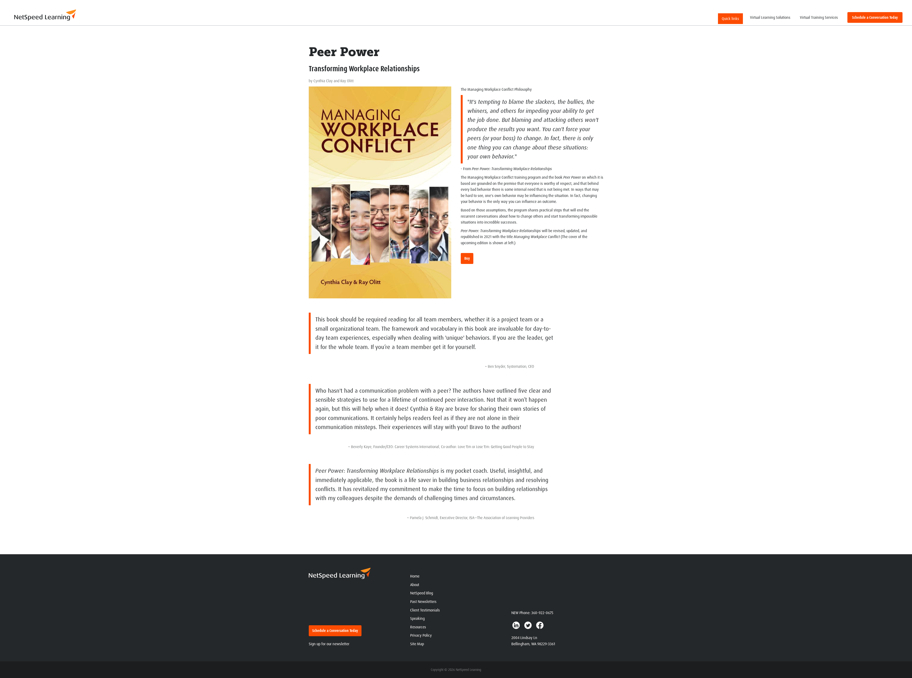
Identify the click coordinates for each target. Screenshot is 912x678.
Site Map (417, 643)
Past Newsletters (423, 601)
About (414, 584)
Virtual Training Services (819, 17)
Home (414, 576)
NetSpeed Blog (421, 593)
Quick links (730, 18)
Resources (418, 627)
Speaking (417, 618)
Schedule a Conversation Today (875, 17)
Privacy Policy (421, 635)
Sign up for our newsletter (329, 643)
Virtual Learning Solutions (770, 17)
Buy (467, 258)
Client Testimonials (425, 610)
